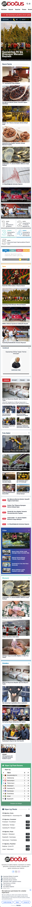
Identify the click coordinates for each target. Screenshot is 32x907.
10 (15, 59)
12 (18, 59)
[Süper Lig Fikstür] (29, 809)
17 (25, 59)
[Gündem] (29, 663)
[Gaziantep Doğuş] (13, 3)
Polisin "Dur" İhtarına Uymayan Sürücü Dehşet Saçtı (16, 506)
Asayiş (7, 221)
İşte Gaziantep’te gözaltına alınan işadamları (9, 224)
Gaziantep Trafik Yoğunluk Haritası (12, 881)
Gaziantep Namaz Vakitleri (10, 879)
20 (30, 59)
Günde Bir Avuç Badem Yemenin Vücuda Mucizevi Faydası (17, 512)
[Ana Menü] (29, 4)
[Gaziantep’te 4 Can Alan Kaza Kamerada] (6, 564)
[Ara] (27, 4)
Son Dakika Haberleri (8, 886)
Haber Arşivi (6, 888)
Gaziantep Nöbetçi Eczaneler (10, 876)
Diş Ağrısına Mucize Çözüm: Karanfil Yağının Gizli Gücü (18, 500)
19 (28, 59)
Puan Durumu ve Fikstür (9, 883)
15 (22, 59)
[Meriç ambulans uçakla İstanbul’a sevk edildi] (6, 570)
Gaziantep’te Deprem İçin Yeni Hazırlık (26, 234)
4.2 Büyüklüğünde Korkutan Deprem (18, 524)
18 (27, 59)
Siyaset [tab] (14, 380)
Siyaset (10, 9)
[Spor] (29, 266)
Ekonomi (9, 230)
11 (16, 59)
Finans (24, 9)
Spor (4, 266)
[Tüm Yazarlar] (29, 348)
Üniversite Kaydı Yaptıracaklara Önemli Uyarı (18, 243)
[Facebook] (13, 871)
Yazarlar (17, 9)
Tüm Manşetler (7, 885)
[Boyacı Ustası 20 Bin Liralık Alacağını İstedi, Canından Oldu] (6, 552)
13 (19, 59)
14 (21, 59)
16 (24, 59)
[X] (16, 871)
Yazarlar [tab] (5, 348)
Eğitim (8, 240)
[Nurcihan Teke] (16, 362)
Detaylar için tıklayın (16, 803)
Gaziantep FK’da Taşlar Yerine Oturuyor (16, 352)
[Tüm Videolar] (29, 530)
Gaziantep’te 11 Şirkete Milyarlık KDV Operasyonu (26, 224)
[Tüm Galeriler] (29, 433)
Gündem (4, 9)
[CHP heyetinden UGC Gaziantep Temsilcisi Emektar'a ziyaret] (8, 748)
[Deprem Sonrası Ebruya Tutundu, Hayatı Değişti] (6, 558)
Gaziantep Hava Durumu (9, 878)
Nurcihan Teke (16, 370)
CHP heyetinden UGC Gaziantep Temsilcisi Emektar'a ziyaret (7, 757)
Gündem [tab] (6, 380)
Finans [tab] (22, 380)
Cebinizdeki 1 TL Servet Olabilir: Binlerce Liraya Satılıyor (17, 518)
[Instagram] (19, 871)
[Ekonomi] (29, 578)
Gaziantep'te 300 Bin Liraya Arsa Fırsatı (11, 234)
